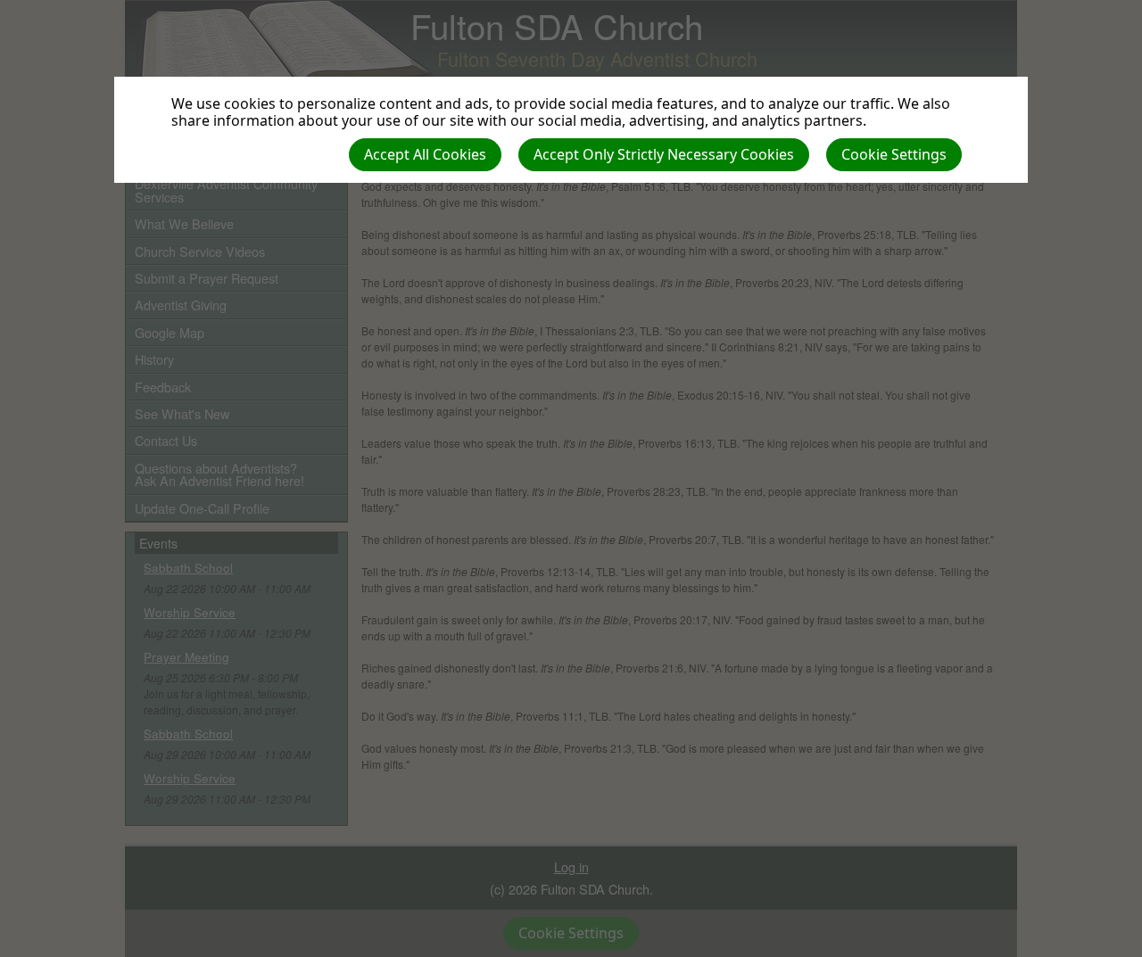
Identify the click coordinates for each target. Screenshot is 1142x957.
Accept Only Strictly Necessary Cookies (664, 154)
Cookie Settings (894, 154)
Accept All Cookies (425, 154)
